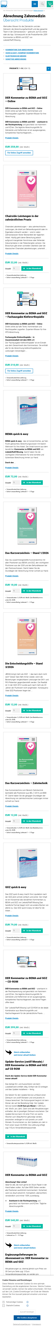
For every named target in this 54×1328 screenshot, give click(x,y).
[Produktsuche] (42, 4)
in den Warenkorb (33, 268)
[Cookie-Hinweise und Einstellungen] (27, 1302)
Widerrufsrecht (38, 10)
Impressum (36, 1324)
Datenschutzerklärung (21, 1324)
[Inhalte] (35, 4)
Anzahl (8, 269)
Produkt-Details (11, 138)
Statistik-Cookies (13, 1305)
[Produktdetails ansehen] (27, 83)
